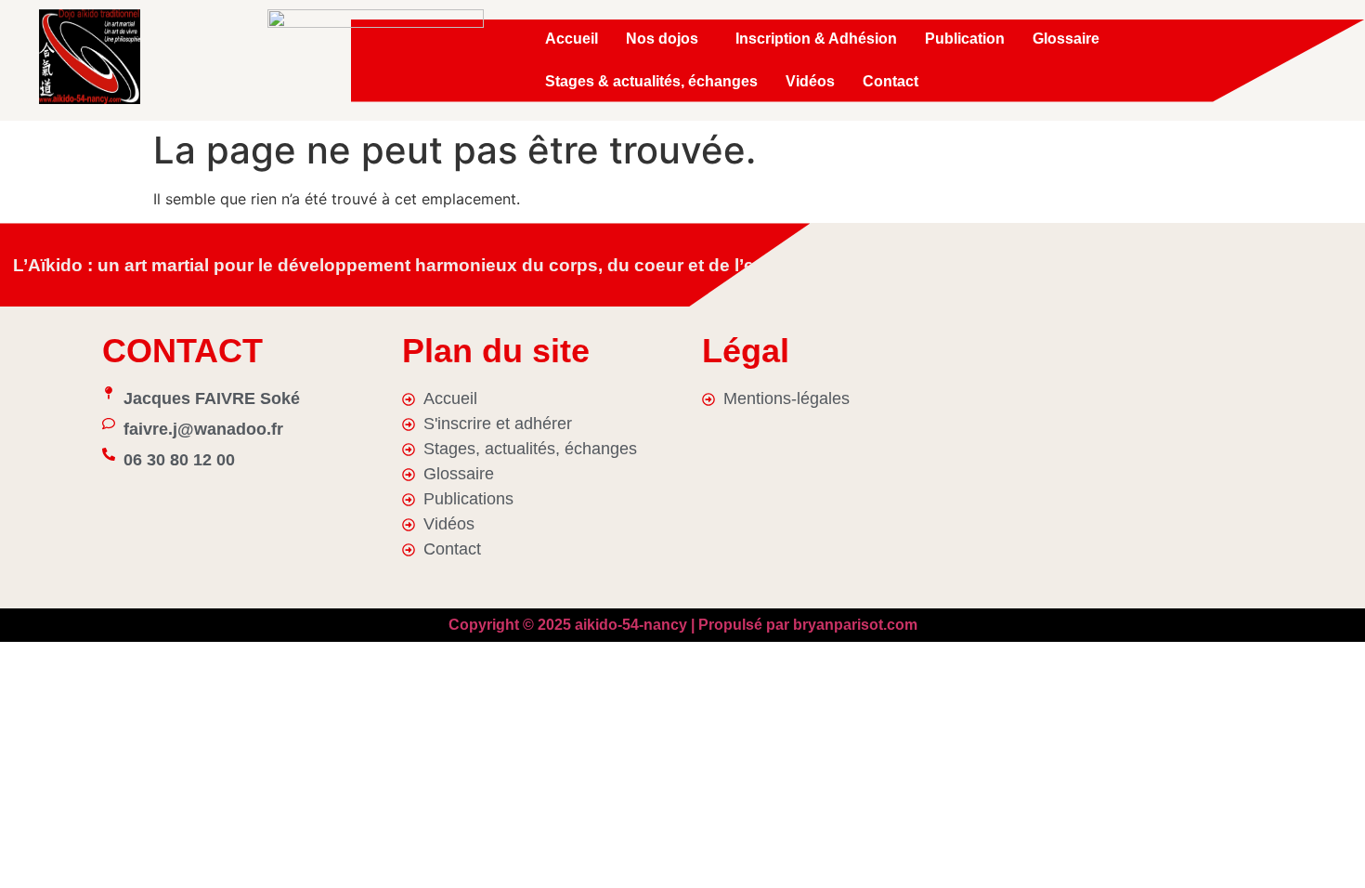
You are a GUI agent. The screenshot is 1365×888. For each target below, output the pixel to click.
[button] (667, 39)
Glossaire (1066, 38)
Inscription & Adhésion (816, 38)
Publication (965, 38)
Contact (890, 81)
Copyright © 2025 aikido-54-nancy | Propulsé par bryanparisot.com (682, 625)
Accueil (571, 38)
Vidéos (810, 81)
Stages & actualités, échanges (651, 81)
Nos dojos (662, 38)
